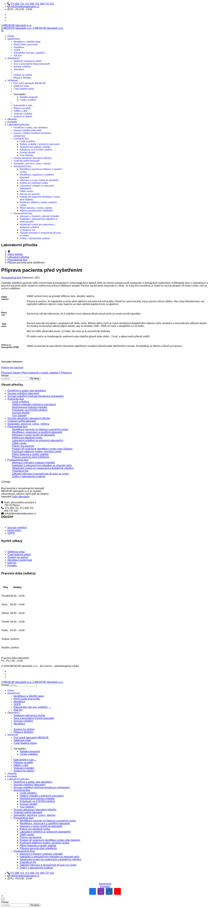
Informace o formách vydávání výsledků (39, 216)
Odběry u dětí (20, 111)
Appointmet (105, 883)
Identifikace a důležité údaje (27, 41)
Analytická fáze (21, 138)
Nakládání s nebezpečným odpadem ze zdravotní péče (42, 465)
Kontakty (12, 122)
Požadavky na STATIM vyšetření (36, 149)
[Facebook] (8, 14)
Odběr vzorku (26, 191)
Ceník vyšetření (27, 141)
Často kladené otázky (24, 88)
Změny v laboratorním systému (35, 238)
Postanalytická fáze (23, 213)
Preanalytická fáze (22, 166)
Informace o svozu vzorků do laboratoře (39, 180)
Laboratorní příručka (18, 124)
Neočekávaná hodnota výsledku (35, 147)
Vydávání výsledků (23, 113)
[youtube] (117, 891)
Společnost (13, 39)
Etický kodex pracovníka (26, 44)
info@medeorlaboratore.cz (24, 6)
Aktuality (12, 119)
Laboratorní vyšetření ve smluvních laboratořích (37, 440)
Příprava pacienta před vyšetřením (36, 210)
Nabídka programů (29, 97)
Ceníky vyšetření (28, 99)
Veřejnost (12, 80)
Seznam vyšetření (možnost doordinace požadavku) (35, 396)
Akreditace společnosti (19, 560)
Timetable (105, 886)
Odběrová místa (21, 86)
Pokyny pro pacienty (30, 194)
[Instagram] (8, 20)
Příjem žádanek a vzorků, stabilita (36, 207)
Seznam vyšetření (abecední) (27, 130)
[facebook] (92, 891)
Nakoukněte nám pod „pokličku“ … (31, 52)
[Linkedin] (8, 17)
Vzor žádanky (26, 155)
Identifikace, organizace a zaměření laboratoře (37, 432)
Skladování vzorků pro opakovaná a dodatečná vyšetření (37, 226)
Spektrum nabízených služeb (27, 61)
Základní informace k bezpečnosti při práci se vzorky (40, 473)
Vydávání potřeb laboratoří (26, 160)
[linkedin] (109, 891)
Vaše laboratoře (20, 496)
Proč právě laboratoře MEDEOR (30, 83)
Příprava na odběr (22, 108)
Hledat (4, 375)
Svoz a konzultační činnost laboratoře (32, 63)
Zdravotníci (13, 58)
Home (10, 36)
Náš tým (18, 55)
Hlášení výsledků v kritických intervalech (40, 144)
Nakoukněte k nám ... (24, 105)
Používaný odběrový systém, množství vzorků (36, 451)
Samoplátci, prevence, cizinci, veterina (32, 163)
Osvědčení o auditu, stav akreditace (31, 127)
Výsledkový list (27, 230)
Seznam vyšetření (22, 66)
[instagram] (100, 891)
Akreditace (19, 47)
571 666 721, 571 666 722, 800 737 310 (32, 3)
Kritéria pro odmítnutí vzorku (34, 183)
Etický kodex (14, 530)
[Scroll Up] (2, 896)
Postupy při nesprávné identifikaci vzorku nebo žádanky (42, 448)
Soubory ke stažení (23, 75)
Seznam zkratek (27, 152)
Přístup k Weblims (22, 77)
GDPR (17, 50)
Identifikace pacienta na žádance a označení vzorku (40, 429)
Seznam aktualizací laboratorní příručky (33, 158)
